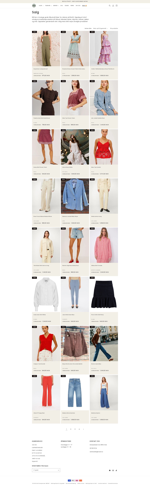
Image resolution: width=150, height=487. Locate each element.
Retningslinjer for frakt (91, 483)
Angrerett (35, 461)
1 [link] (66, 429)
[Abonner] (58, 470)
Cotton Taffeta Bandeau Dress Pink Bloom (102, 69)
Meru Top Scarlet (96, 167)
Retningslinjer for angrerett (57, 483)
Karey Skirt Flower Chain (40, 167)
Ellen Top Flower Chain (68, 118)
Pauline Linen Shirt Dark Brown (42, 118)
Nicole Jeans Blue (96, 364)
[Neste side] (83, 429)
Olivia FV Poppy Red (39, 413)
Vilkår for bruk (36, 458)
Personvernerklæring (71, 483)
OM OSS (34, 445)
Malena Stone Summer (68, 413)
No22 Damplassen (40, 483)
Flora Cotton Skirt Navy (97, 314)
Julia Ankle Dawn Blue (68, 314)
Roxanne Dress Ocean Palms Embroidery (73, 69)
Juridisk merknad (102, 483)
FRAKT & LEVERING (37, 450)
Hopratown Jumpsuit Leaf (41, 69)
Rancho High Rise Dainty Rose (70, 265)
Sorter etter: (88, 28)
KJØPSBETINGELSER (37, 447)
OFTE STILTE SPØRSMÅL (38, 456)
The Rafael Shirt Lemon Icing (41, 265)
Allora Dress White (67, 167)
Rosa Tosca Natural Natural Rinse (43, 216)
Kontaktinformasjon (113, 483)
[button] (41, 5)
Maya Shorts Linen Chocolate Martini (72, 364)
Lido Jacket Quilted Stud (98, 118)
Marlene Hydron (95, 413)
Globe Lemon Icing (96, 216)
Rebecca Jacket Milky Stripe (70, 216)
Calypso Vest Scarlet (39, 364)
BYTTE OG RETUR (37, 453)
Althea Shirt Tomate (96, 265)
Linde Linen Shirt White (40, 314)
